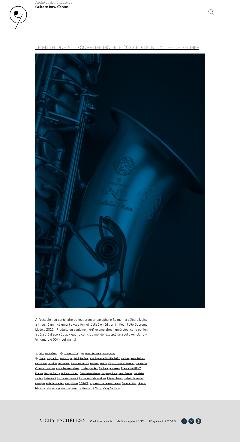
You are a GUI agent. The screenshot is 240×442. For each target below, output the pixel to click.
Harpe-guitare (109, 373)
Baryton (94, 363)
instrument (50, 378)
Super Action (129, 383)
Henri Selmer (125, 373)
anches (125, 358)
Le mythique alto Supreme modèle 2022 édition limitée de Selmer (117, 47)
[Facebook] (184, 421)
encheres (115, 368)
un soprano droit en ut (64, 388)
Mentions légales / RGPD (131, 421)
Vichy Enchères (48, 353)
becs (42, 358)
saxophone (71, 383)
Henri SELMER (93, 353)
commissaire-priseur (67, 368)
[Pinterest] (191, 421)
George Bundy (52, 373)
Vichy (98, 388)
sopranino (52, 358)
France (39, 373)
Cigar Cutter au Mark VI (121, 363)
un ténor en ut (86, 388)
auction (52, 363)
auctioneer (64, 363)
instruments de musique (92, 378)
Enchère (103, 368)
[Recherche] (211, 12)
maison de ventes (133, 378)
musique (40, 383)
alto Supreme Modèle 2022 (105, 358)
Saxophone (108, 353)
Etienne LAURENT (131, 368)
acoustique (66, 358)
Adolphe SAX (81, 358)
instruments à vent (67, 378)
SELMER (83, 383)
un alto (47, 388)
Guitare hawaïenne (90, 373)
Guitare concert (69, 373)
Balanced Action (80, 363)
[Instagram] (198, 421)
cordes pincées (89, 368)
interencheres (115, 378)
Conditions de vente (101, 421)
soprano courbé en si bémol (105, 383)
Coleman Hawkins (45, 368)
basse (103, 363)
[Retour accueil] (18, 30)
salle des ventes (55, 383)
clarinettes (141, 363)
